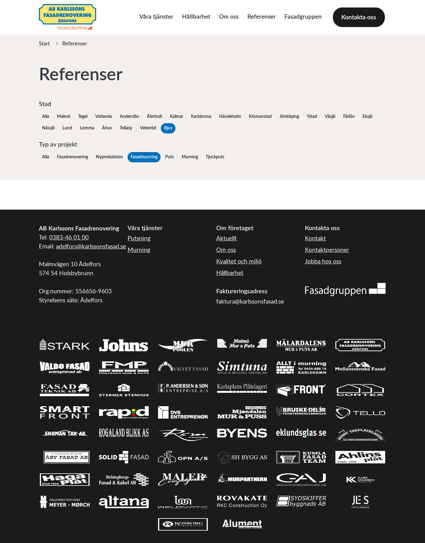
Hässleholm (230, 116)
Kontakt (315, 239)
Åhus (107, 128)
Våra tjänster (156, 17)
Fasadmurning (144, 157)
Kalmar (176, 116)
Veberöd (148, 128)
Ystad (312, 116)
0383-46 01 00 (69, 238)
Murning (190, 157)
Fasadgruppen (303, 17)
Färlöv (349, 116)
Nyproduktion (109, 157)
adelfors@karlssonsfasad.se (91, 247)
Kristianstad (260, 116)
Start (44, 43)
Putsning (139, 239)
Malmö (63, 116)
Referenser (261, 17)
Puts (169, 157)
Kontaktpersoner (327, 250)
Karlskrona (201, 116)
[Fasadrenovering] (345, 289)
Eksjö (367, 116)
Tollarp (126, 128)
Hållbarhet (196, 17)
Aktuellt (226, 239)
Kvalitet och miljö (239, 262)
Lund (67, 128)
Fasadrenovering (72, 157)
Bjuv (168, 128)
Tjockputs (215, 157)
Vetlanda (103, 116)
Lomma (87, 128)
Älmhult (154, 116)
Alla (45, 116)
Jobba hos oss (323, 262)
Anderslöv (129, 116)
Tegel (82, 116)
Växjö (330, 116)
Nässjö (48, 128)
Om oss (229, 17)
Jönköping (289, 116)
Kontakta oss (358, 17)
